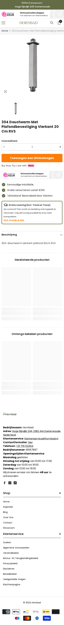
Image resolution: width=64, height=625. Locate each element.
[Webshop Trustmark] (32, 14)
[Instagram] (9, 482)
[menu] (3, 23)
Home (5, 30)
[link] (16, 313)
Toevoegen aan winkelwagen (32, 158)
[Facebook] (4, 482)
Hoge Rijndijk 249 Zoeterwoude (32, 6)
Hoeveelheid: (10, 141)
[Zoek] (52, 23)
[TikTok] (15, 482)
